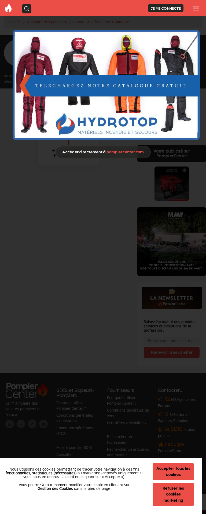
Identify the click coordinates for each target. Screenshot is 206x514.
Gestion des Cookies (55, 488)
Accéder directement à (103, 151)
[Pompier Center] (8, 7)
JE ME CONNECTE (165, 8)
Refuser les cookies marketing (173, 494)
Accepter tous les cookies (173, 471)
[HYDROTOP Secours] (106, 84)
